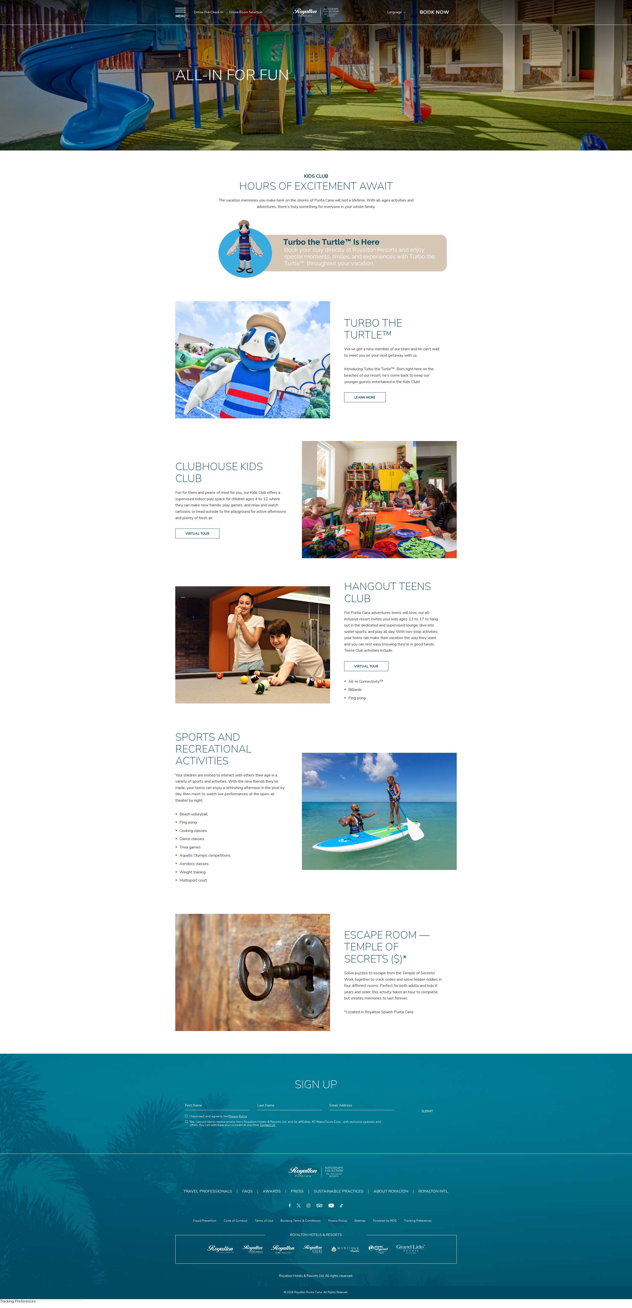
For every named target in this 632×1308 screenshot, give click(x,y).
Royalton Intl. (433, 1191)
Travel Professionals (207, 1191)
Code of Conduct (235, 1221)
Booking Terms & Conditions (300, 1221)
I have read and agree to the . (218, 1116)
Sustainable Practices (338, 1191)
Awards (272, 1191)
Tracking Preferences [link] (418, 1221)
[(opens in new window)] (220, 1249)
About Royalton (391, 1191)
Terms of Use (264, 1221)
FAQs (247, 1191)
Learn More (364, 396)
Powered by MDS (384, 1221)
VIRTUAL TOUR (197, 532)
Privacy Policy (237, 1116)
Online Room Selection (245, 12)
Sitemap (360, 1221)
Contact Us (268, 1125)
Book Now (434, 12)
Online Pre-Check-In (208, 12)
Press (297, 1191)
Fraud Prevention (204, 1221)
